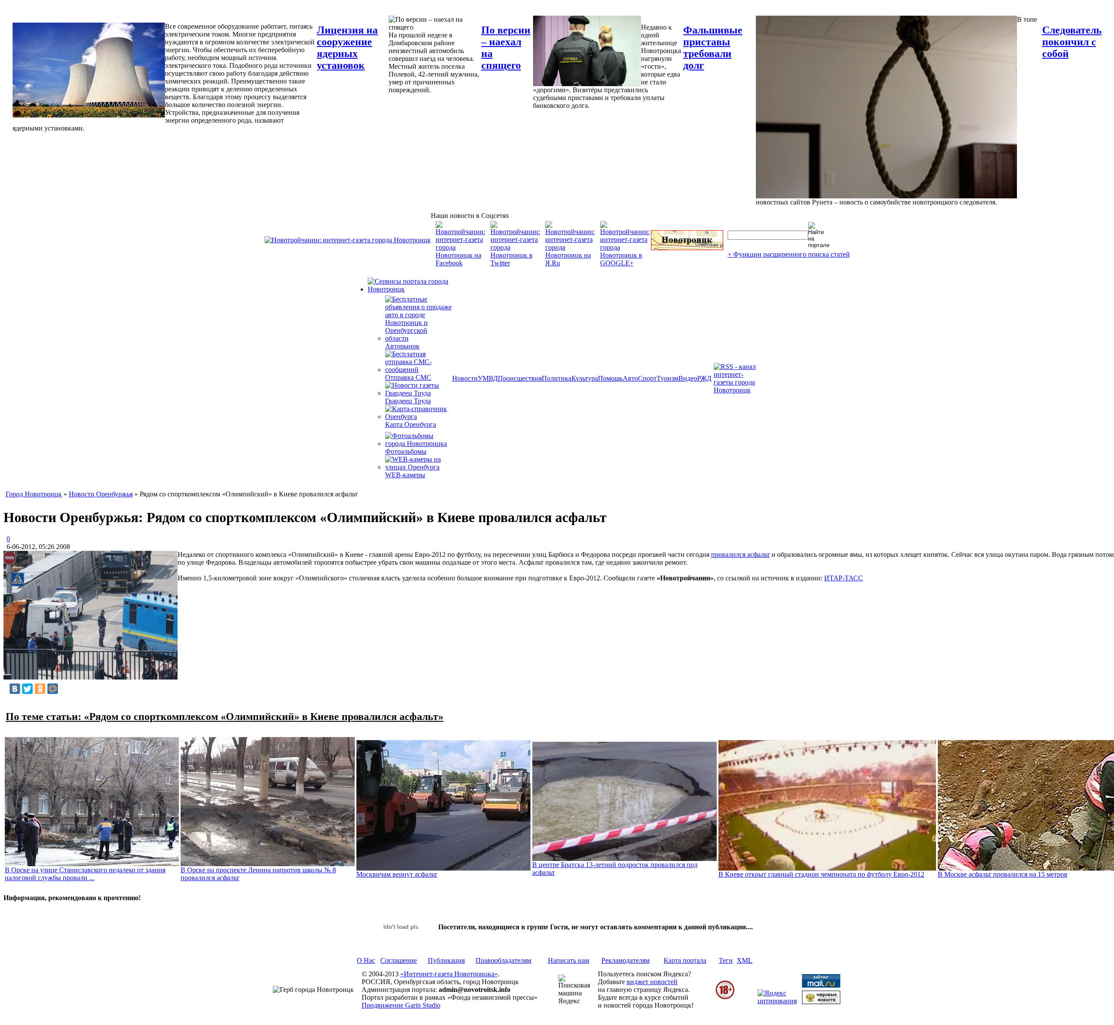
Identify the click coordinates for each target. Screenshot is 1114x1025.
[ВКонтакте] (15, 688)
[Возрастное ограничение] (725, 998)
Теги (726, 960)
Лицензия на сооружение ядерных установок (347, 47)
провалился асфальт (740, 554)
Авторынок (402, 346)
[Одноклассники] (40, 688)
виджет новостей (652, 981)
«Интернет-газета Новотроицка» (449, 974)
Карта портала (685, 960)
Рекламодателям (625, 960)
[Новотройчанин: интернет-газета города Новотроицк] (348, 240)
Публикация (446, 960)
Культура (584, 378)
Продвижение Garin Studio (401, 1005)
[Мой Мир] (52, 688)
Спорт (647, 378)
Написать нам (568, 960)
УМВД (488, 378)
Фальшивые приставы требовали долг (712, 47)
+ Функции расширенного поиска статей (789, 254)
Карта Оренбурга (410, 424)
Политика (556, 378)
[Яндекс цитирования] (777, 1001)
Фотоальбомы (405, 451)
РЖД (704, 378)
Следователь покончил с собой (1072, 41)
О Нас (366, 960)
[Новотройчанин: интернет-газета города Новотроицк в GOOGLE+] (625, 263)
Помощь (610, 378)
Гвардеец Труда (408, 401)
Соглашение (398, 960)
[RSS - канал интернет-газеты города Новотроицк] (738, 390)
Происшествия (520, 378)
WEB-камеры (405, 475)
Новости (465, 378)
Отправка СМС (408, 377)
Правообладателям (503, 960)
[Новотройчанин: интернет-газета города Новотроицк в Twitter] (515, 263)
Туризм (667, 378)
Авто (630, 378)
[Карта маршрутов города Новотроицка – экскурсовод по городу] (687, 247)
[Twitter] (27, 688)
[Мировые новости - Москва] (821, 1001)
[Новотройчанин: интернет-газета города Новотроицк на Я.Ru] (570, 263)
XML (744, 960)
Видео (687, 378)
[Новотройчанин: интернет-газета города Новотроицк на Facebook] (460, 263)
